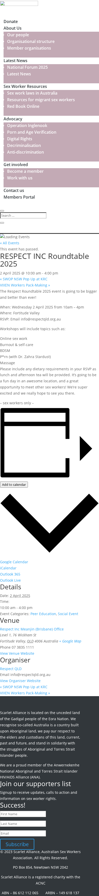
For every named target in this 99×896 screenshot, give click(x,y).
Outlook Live (10, 580)
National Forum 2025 (27, 67)
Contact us (14, 190)
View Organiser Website (20, 680)
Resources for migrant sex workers (41, 99)
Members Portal (19, 197)
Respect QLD (11, 668)
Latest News (15, 60)
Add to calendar (14, 484)
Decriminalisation (24, 145)
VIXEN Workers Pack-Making (25, 285)
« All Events (9, 242)
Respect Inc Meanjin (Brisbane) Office (32, 629)
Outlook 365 (10, 574)
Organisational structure (31, 41)
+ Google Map (70, 641)
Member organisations (29, 48)
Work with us (19, 178)
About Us (13, 28)
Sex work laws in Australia (32, 93)
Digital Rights (19, 139)
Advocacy (13, 119)
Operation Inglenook (27, 125)
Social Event (68, 613)
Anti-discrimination (25, 152)
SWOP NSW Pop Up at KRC (23, 279)
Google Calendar (14, 561)
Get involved (16, 164)
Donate (11, 21)
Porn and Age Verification (31, 132)
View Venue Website (17, 653)
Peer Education (43, 613)
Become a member (25, 171)
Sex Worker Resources (25, 86)
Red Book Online (23, 106)
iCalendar (8, 568)
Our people (18, 35)
